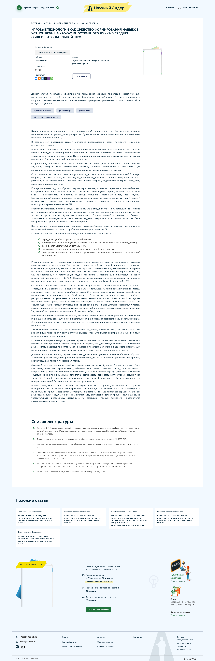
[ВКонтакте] (36, 78)
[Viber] (48, 78)
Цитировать (81, 76)
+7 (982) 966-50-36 (28, 637)
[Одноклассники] (39, 78)
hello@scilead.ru (27, 641)
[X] (45, 78)
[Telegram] (42, 78)
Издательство (47, 8)
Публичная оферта (184, 650)
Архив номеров (31, 8)
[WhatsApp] (51, 78)
